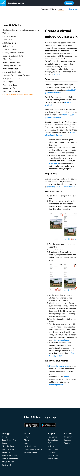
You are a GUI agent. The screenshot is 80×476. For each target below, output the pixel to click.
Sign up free (73, 9)
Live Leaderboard (30, 446)
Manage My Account (11, 79)
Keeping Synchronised (11, 66)
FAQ (49, 443)
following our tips (56, 385)
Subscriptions (53, 440)
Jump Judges (53, 449)
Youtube (67, 443)
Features (44, 9)
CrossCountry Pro (9, 440)
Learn (61, 9)
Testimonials (6, 465)
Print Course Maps (10, 69)
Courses (5, 443)
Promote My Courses (11, 92)
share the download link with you (61, 187)
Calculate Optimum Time (12, 56)
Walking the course (9, 455)
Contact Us (52, 452)
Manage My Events (10, 88)
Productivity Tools (9, 85)
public (66, 377)
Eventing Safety (8, 449)
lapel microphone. (61, 340)
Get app (69, 3)
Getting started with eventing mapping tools (20, 30)
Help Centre (52, 437)
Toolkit (57, 74)
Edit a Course (8, 40)
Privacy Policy (53, 459)
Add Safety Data (9, 43)
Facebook (68, 440)
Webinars (6, 33)
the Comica (54, 163)
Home (4, 437)
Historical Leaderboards (33, 449)
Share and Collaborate (11, 72)
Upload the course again (59, 366)
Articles (51, 446)
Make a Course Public (11, 62)
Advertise (6, 452)
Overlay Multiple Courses (13, 53)
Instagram (68, 437)
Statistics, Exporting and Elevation (16, 75)
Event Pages (7, 82)
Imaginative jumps (31, 452)
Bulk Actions (7, 46)
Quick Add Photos (9, 49)
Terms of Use (53, 455)
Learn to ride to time (10, 459)
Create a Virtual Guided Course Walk (17, 95)
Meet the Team (8, 446)
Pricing (53, 9)
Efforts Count (8, 59)
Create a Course (9, 36)
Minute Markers (8, 462)
